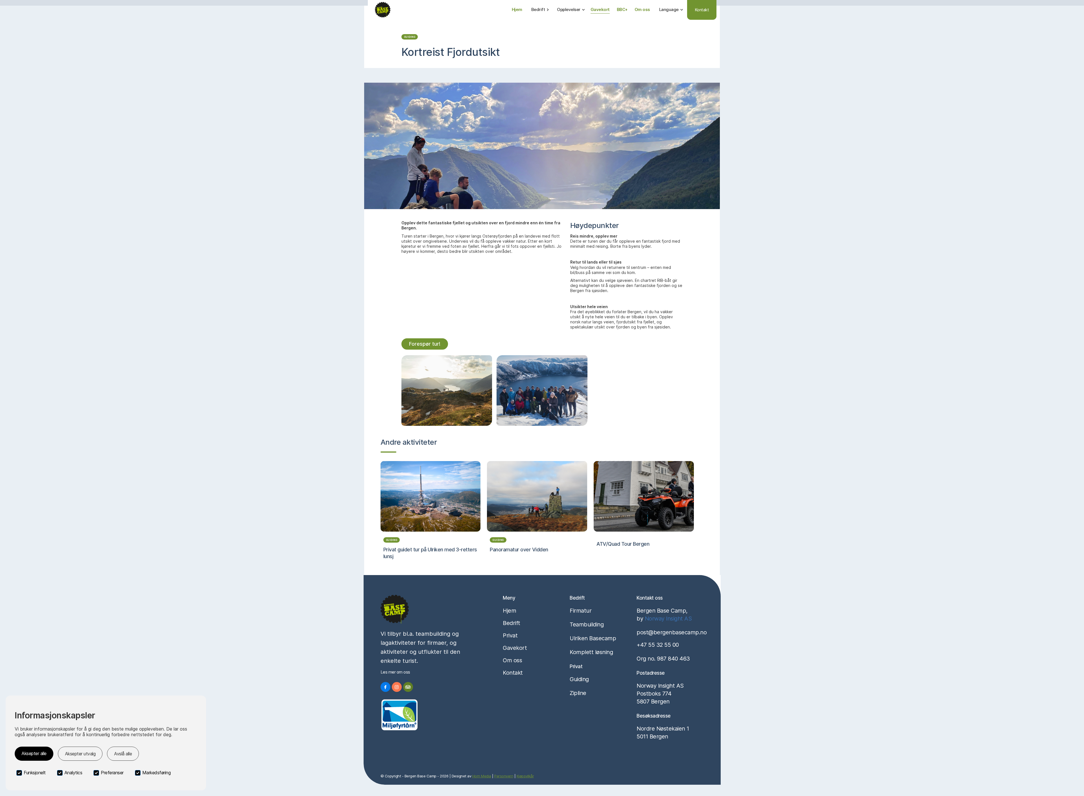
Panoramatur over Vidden (519, 549)
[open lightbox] (446, 390)
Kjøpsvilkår (525, 776)
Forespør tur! (424, 344)
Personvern (503, 776)
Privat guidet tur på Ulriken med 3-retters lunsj (430, 553)
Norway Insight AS (668, 618)
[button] (540, 10)
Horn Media (481, 776)
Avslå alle (123, 753)
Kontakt (701, 9)
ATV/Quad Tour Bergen (622, 544)
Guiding (410, 37)
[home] (382, 10)
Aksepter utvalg (80, 753)
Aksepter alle (34, 753)
